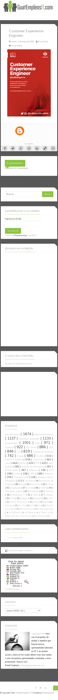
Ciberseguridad (45, 509)
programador (12, 443)
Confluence (41, 516)
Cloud (50, 484)
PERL (36, 494)
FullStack (16, 512)
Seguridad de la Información (18, 516)
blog (22, 484)
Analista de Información (33, 466)
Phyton (44, 512)
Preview (9, 235)
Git (46, 502)
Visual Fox (36, 484)
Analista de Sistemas (43, 451)
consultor (30, 480)
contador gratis (12, 589)
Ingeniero (9, 447)
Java (19, 451)
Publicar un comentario (16, 168)
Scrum (30, 487)
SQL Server (31, 447)
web (38, 443)
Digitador (16, 487)
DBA (33, 473)
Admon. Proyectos (14, 459)
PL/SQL (41, 456)
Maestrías (34, 491)
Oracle (20, 456)
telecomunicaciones (43, 434)
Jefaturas (34, 470)
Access (49, 494)
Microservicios (27, 509)
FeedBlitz (31, 235)
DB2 (36, 502)
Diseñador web (21, 477)
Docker (22, 505)
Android (49, 491)
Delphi (24, 498)
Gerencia (49, 473)
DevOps (9, 505)
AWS (50, 498)
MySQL (23, 463)
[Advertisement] (29, 393)
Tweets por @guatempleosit (18, 363)
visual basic (39, 459)
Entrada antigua (49, 179)
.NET (51, 447)
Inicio (31, 179)
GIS (32, 505)
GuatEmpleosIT (38, 633)
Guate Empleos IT (24, 693)
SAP (51, 470)
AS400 (44, 487)
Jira (40, 505)
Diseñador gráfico (14, 491)
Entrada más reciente (11, 179)
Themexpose (48, 693)
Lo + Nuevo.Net (15, 537)
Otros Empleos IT (19, 502)
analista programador (29, 438)
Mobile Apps (12, 470)
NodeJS (38, 498)
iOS (13, 498)
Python (31, 512)
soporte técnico (12, 434)
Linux (8, 463)
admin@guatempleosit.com (32, 665)
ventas (17, 473)
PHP (37, 463)
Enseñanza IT (19, 494)
